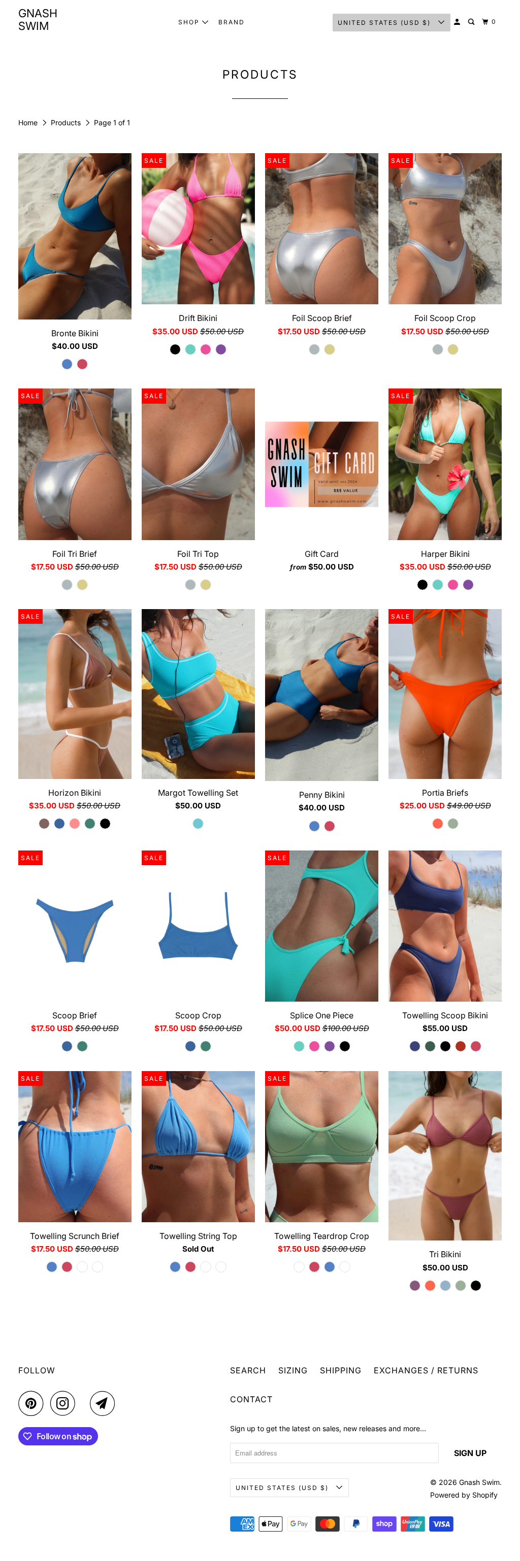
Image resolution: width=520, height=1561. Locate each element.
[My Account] (458, 22)
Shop (190, 22)
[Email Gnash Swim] (105, 1403)
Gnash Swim (37, 19)
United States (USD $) (385, 22)
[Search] (472, 22)
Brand (231, 22)
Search (248, 1370)
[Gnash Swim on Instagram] (65, 1403)
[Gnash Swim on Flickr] (85, 1403)
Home (29, 122)
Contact (251, 1399)
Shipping (341, 1370)
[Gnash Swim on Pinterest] (33, 1403)
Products (67, 122)
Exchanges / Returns (426, 1370)
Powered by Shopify (464, 1495)
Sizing (293, 1370)
